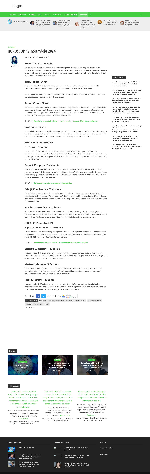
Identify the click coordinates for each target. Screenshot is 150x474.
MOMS (66, 15)
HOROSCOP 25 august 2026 (20, 22)
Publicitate (104, 454)
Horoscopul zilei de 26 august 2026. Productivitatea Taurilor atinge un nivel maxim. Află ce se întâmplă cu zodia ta (92, 396)
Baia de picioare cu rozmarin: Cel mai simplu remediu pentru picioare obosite (132, 23)
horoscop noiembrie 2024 (34, 304)
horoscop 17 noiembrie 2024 (75, 301)
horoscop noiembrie (94, 301)
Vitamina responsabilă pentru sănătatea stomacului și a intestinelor (61, 243)
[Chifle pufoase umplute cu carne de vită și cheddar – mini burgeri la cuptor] (99, 22)
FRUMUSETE (57, 15)
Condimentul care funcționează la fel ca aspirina (53, 183)
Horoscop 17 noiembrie (56, 301)
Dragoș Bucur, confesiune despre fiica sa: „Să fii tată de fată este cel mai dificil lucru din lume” (43, 23)
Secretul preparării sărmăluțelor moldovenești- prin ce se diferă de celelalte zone (66, 121)
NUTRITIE (32, 15)
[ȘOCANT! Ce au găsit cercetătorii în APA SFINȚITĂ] (58, 450)
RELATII (47, 15)
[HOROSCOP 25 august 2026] (10, 21)
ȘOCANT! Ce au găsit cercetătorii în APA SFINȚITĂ (76, 449)
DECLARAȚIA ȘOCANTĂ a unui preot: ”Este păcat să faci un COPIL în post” (77, 456)
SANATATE (22, 15)
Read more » (23, 418)
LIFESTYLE (12, 15)
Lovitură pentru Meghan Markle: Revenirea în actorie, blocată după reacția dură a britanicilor (65, 23)
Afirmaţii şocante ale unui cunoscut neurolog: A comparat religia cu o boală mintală (77, 465)
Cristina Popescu (14, 66)
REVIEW (74, 15)
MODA (40, 15)
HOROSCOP (83, 15)
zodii (47, 304)
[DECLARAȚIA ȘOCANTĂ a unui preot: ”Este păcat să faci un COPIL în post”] (58, 457)
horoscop (42, 301)
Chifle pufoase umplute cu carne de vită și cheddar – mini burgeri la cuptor (110, 22)
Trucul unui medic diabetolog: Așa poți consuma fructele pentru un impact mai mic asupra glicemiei (87, 24)
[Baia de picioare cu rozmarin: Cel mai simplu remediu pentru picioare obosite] (122, 23)
